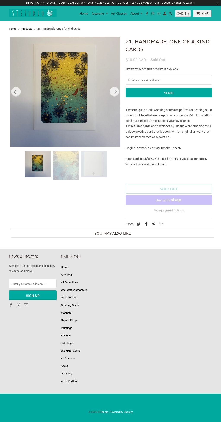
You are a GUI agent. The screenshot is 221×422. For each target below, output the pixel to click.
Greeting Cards (70, 305)
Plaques (66, 335)
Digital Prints (68, 297)
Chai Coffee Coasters (74, 290)
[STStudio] (33, 13)
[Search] (171, 14)
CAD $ (183, 13)
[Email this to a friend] (160, 224)
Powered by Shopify (121, 412)
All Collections (69, 282)
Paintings (66, 328)
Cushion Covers (70, 350)
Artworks (100, 13)
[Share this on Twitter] (138, 224)
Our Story (66, 373)
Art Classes (119, 13)
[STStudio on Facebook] (147, 14)
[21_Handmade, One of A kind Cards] (65, 92)
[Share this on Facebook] (145, 224)
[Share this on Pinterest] (153, 224)
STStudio (103, 412)
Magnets (66, 312)
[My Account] (165, 14)
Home (83, 13)
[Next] (114, 92)
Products (26, 28)
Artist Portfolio (69, 381)
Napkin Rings (69, 320)
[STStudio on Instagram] (153, 14)
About (136, 13)
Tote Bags (67, 343)
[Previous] (16, 92)
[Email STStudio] (159, 14)
